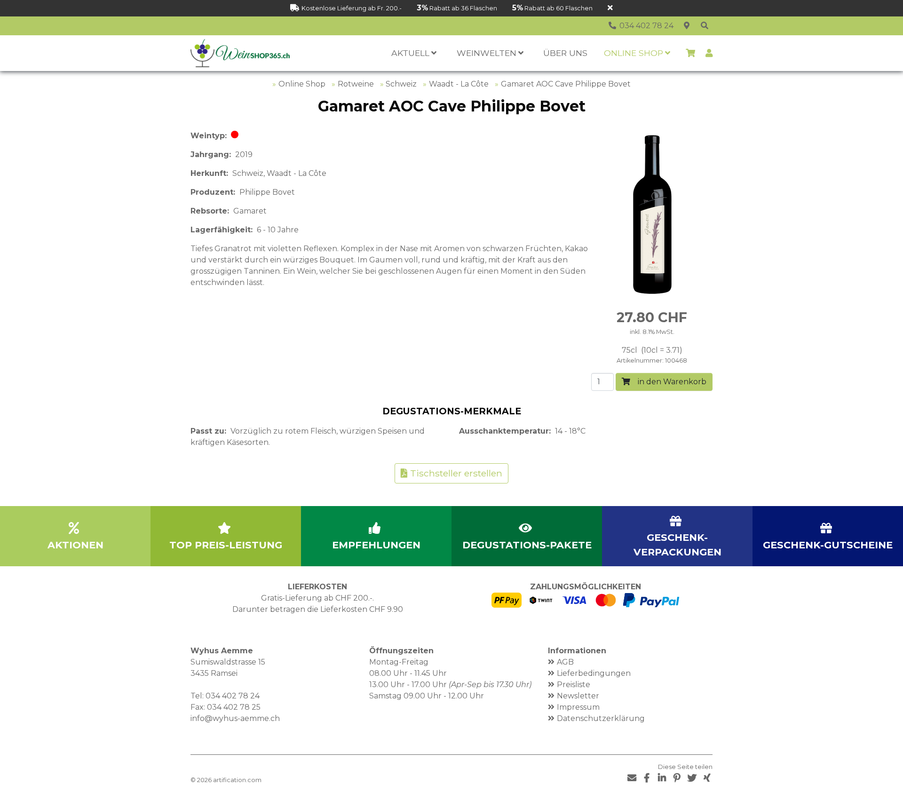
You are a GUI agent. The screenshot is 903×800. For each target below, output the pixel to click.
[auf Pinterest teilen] (676, 778)
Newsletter (578, 695)
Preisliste (573, 684)
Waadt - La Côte (459, 83)
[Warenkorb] (690, 53)
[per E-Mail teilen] (631, 778)
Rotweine (356, 83)
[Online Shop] (705, 25)
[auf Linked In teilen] (661, 778)
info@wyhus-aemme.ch (235, 718)
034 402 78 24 (233, 695)
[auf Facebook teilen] (646, 778)
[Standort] (687, 25)
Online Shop (301, 83)
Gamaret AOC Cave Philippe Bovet (566, 83)
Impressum (578, 707)
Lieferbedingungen (594, 673)
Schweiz (401, 83)
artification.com (237, 780)
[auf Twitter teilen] (691, 778)
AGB (565, 661)
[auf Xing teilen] (707, 778)
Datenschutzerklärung (601, 718)
